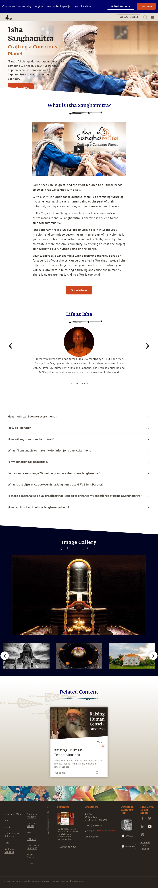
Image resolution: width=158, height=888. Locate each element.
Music (7, 827)
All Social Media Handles (145, 845)
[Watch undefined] (79, 149)
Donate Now (20, 87)
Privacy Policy (78, 881)
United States (119, 6)
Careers (31, 863)
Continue (146, 6)
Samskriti (32, 832)
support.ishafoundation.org (102, 831)
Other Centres (92, 837)
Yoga (7, 843)
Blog (6, 821)
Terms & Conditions (60, 881)
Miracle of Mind (12, 814)
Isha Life (31, 839)
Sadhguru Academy (32, 815)
